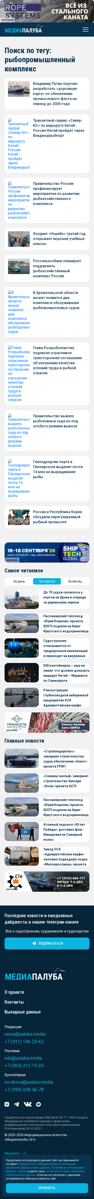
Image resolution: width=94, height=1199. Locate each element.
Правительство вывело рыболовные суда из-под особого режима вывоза (55, 421)
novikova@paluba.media (29, 1082)
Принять (47, 1188)
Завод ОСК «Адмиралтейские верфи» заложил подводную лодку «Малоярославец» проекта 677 (65, 857)
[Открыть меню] (84, 29)
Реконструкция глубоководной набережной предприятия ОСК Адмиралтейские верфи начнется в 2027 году (65, 698)
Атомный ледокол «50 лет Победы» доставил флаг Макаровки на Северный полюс (64, 832)
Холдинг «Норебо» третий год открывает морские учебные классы (59, 239)
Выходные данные (23, 1012)
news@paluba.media (25, 1034)
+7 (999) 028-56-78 (24, 1089)
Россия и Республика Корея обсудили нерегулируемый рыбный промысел (57, 517)
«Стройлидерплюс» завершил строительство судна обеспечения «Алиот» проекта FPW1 (65, 758)
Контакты (14, 1002)
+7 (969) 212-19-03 (24, 1065)
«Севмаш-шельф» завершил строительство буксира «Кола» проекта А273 (65, 781)
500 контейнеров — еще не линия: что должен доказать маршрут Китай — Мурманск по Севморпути (66, 673)
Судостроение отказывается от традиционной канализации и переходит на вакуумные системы (65, 648)
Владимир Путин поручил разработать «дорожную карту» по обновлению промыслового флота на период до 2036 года (55, 93)
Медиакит (12, 1153)
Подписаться (51, 943)
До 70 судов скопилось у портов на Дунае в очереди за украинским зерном (64, 597)
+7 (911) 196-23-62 (24, 1041)
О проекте (14, 992)
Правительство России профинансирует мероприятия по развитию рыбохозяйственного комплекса (56, 193)
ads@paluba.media (23, 1058)
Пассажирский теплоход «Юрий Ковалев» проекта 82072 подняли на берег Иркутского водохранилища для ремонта (66, 624)
